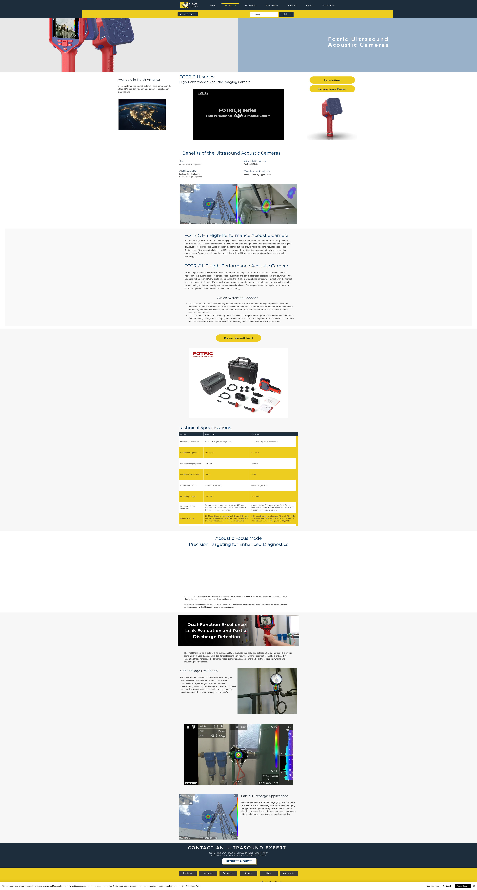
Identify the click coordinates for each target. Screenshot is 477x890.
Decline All (447, 886)
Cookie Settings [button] (432, 886)
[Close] (474, 886)
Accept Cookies (463, 886)
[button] (333, 117)
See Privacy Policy (193, 886)
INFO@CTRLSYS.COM (256, 855)
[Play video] (238, 114)
